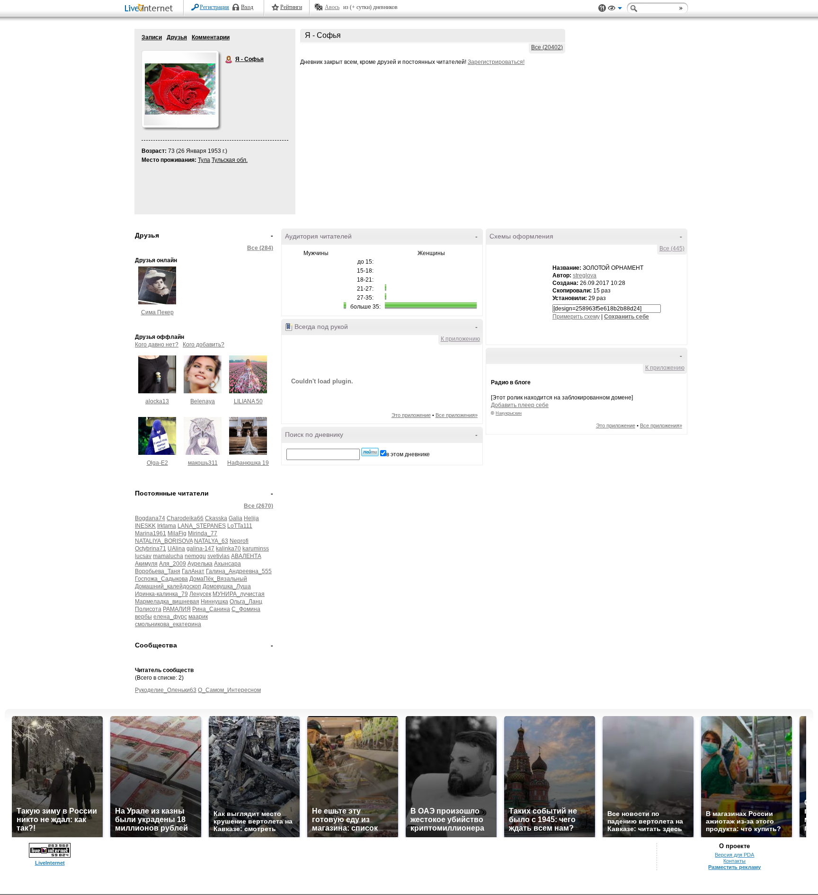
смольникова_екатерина (168, 624)
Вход (247, 7)
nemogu (195, 556)
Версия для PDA (734, 855)
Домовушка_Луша (227, 586)
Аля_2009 (172, 563)
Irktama (166, 526)
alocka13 (157, 401)
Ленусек (200, 594)
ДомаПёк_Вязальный (218, 579)
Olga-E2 (157, 463)
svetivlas (218, 556)
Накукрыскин (509, 413)
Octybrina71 (150, 548)
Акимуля (146, 563)
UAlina (176, 548)
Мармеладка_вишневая (167, 601)
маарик (198, 616)
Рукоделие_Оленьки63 (165, 690)
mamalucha (168, 556)
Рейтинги (291, 7)
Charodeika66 (185, 518)
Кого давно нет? (156, 344)
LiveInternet (150, 9)
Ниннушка (214, 601)
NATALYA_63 (211, 541)
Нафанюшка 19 (248, 463)
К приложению (460, 339)
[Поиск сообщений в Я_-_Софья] (370, 452)
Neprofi (239, 541)
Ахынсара (227, 563)
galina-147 (200, 548)
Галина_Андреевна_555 (239, 571)
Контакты (734, 861)
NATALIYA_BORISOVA (164, 541)
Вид (615, 9)
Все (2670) (258, 506)
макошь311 (203, 463)
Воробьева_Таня (157, 571)
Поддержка (602, 8)
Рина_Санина (211, 609)
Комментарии (211, 37)
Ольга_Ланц (246, 601)
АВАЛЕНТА (246, 556)
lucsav (143, 556)
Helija (251, 518)
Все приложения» (457, 415)
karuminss (255, 548)
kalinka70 (228, 548)
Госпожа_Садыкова (161, 579)
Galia (235, 518)
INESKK (145, 526)
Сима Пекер (157, 312)
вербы (143, 616)
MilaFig (177, 533)
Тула (204, 160)
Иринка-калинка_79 (161, 594)
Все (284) (260, 248)
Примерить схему (576, 316)
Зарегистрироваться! (496, 62)
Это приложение (411, 415)
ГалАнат (193, 571)
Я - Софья (229, 59)
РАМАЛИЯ (177, 609)
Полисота (148, 609)
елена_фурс (170, 616)
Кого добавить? (203, 344)
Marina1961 (150, 533)
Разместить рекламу (734, 867)
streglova (584, 275)
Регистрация (214, 7)
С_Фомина (245, 609)
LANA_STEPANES (202, 526)
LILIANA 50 (248, 401)
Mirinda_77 (202, 533)
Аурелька (200, 563)
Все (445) (672, 248)
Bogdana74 (150, 518)
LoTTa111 (239, 526)
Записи (152, 37)
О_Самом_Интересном (229, 690)
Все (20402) (547, 47)
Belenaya (202, 401)
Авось (332, 7)
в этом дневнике (408, 454)
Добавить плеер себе (520, 405)
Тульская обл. (230, 160)
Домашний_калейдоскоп (168, 586)
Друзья (177, 37)
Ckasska (216, 518)
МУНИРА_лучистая (239, 594)
